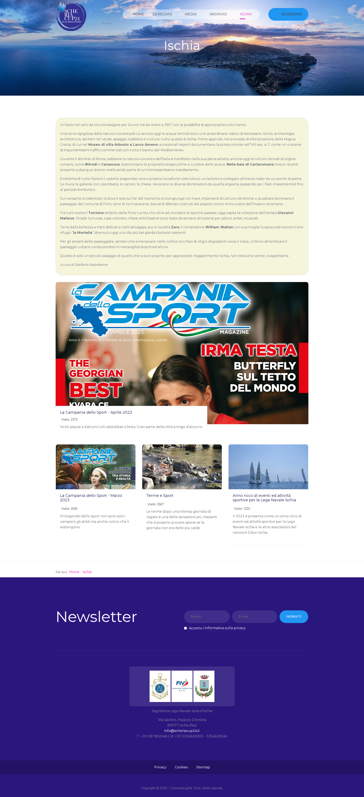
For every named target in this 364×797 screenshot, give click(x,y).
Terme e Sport (159, 495)
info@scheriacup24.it (182, 731)
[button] (165, 14)
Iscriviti (293, 616)
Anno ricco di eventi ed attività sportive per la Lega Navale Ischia (264, 498)
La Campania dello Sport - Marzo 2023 (91, 498)
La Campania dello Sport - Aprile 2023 (96, 412)
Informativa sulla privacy (225, 628)
